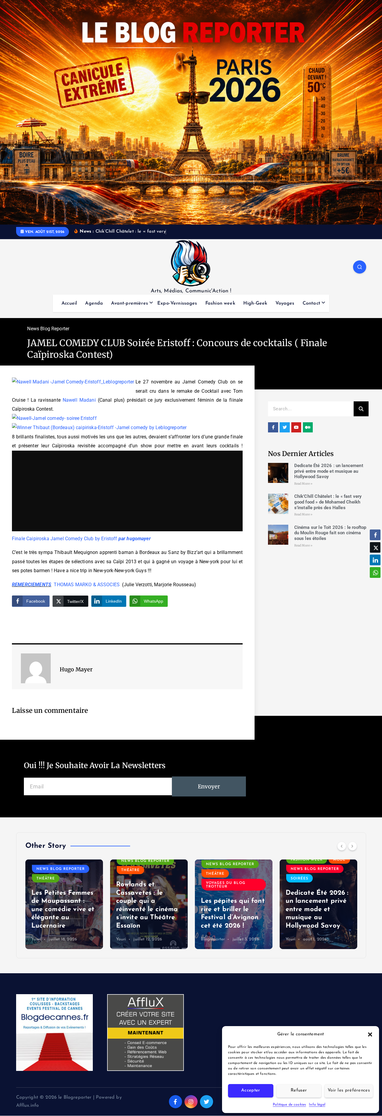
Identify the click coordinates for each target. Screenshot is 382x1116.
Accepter (250, 1090)
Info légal (317, 1104)
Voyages (285, 303)
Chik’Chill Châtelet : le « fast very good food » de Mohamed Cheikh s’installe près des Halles (328, 502)
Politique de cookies (289, 1104)
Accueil (69, 303)
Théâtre (45, 878)
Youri (36, 939)
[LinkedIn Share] (375, 560)
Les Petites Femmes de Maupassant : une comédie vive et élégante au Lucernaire (63, 909)
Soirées (299, 878)
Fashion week (220, 303)
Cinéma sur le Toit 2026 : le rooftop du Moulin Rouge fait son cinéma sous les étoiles (330, 533)
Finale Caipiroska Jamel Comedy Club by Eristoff (64, 538)
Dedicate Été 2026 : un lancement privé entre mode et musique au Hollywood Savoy (328, 471)
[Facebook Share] (375, 534)
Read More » (303, 484)
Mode (339, 860)
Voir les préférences (349, 1090)
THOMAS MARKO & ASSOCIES (87, 584)
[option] (64, 904)
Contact (311, 303)
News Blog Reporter (48, 328)
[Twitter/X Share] (375, 547)
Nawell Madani (80, 400)
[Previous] (341, 846)
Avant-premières (129, 303)
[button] (370, 1034)
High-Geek (255, 303)
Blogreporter (213, 939)
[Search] (361, 408)
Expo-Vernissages (177, 303)
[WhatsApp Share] (375, 572)
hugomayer (138, 538)
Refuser (299, 1090)
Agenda (94, 303)
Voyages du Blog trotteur (225, 884)
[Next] (352, 846)
